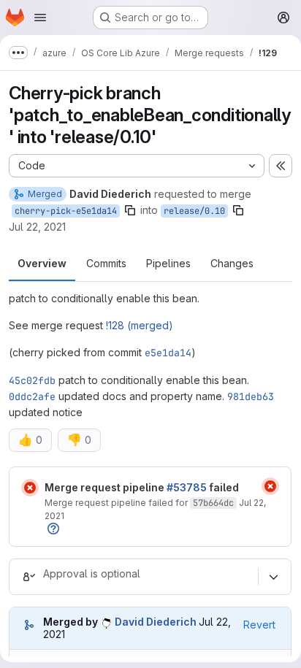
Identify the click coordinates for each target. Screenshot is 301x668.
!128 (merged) (139, 325)
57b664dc (213, 503)
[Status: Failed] (30, 487)
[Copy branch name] (130, 210)
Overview (42, 263)
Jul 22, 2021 (37, 226)
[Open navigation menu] (40, 17)
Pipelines (168, 263)
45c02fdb (32, 380)
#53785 (187, 487)
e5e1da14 (168, 352)
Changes (232, 263)
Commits (106, 263)
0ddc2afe (32, 396)
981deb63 (250, 396)
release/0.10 (194, 211)
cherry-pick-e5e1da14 (66, 211)
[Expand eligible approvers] (273, 577)
